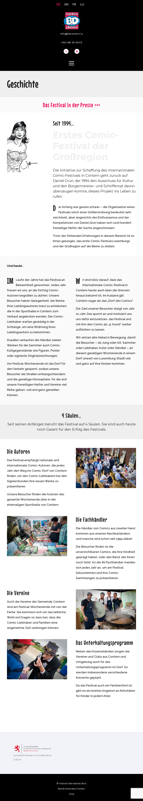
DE (58, 4)
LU (82, 4)
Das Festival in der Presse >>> (71, 104)
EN (66, 4)
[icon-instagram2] (77, 51)
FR (74, 4)
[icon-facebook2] (67, 51)
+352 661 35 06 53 (71, 42)
